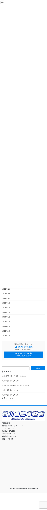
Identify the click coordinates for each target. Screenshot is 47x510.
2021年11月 (6, 294)
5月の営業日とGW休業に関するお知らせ (16, 385)
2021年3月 (6, 326)
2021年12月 (6, 289)
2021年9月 (6, 303)
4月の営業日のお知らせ (10, 390)
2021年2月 (6, 331)
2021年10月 (6, 298)
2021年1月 (6, 336)
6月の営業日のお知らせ (10, 381)
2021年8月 (6, 308)
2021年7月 (6, 312)
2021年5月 (6, 317)
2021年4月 (6, 321)
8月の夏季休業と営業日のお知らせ (14, 376)
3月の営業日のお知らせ (10, 395)
